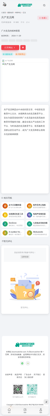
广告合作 (27, 374)
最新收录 (10, 12)
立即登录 (25, 256)
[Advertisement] (25, 164)
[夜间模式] (46, 401)
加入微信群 (28, 377)
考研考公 (18, 12)
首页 (4, 12)
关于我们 (37, 374)
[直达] (23, 205)
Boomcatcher (23, 404)
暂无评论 (8, 241)
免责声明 (18, 374)
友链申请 (8, 374)
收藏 (44, 17)
